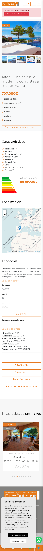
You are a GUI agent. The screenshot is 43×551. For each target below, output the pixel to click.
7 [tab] (25, 476)
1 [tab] (12, 476)
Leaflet (9, 252)
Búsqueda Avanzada (16, 14)
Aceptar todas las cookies (18, 535)
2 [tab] (14, 476)
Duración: (5, 303)
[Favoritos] (36, 425)
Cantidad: (6, 285)
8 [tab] (28, 476)
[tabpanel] (21, 447)
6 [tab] (23, 476)
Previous (7, 38)
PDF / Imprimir (23, 379)
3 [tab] (17, 476)
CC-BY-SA (37, 252)
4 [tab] (19, 476)
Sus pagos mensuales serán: (13, 320)
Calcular (21, 314)
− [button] (5, 214)
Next (36, 38)
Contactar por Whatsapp (22, 386)
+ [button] (5, 211)
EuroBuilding (10, 4)
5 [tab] (21, 476)
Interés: (5, 294)
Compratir (22, 372)
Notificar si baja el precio (22, 127)
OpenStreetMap (23, 252)
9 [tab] (30, 476)
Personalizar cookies (18, 541)
